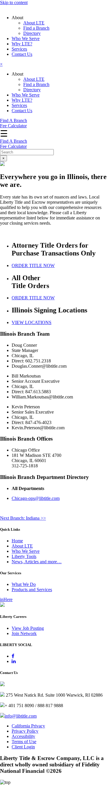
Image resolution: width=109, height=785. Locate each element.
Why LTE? (22, 43)
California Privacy (28, 725)
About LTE (33, 22)
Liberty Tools (24, 556)
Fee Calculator (13, 125)
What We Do (24, 584)
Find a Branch (36, 28)
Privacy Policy (25, 731)
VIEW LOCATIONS (31, 322)
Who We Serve (26, 38)
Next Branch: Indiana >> (23, 518)
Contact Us (22, 54)
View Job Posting (28, 628)
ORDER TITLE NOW (33, 265)
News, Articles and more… (37, 561)
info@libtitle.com (21, 716)
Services (19, 49)
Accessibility (23, 736)
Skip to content (14, 2)
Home (17, 540)
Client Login (23, 746)
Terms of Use (24, 741)
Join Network (24, 633)
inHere (6, 599)
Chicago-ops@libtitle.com (36, 498)
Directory (32, 33)
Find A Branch (13, 120)
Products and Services (32, 589)
